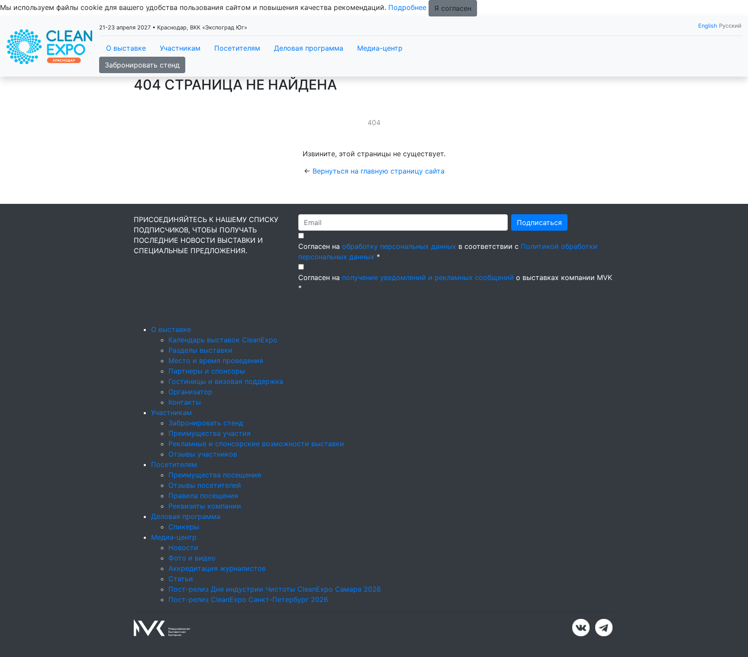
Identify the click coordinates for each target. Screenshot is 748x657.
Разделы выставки (200, 350)
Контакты (184, 402)
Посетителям (237, 48)
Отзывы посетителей (204, 485)
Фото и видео (192, 558)
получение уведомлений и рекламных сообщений (428, 277)
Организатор (190, 391)
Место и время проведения (215, 360)
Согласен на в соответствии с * (447, 251)
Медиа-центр (380, 48)
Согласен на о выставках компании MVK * (455, 282)
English (707, 26)
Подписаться (539, 222)
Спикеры (183, 526)
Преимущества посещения (214, 474)
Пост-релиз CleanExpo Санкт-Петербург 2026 (248, 599)
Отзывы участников (202, 454)
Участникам (180, 48)
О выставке (126, 48)
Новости (183, 547)
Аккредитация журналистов (217, 568)
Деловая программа (308, 48)
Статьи (180, 578)
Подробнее (407, 7)
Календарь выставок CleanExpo (222, 339)
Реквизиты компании (204, 506)
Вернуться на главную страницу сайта (379, 171)
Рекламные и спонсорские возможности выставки (256, 443)
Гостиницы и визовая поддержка (225, 381)
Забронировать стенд (142, 65)
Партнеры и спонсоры (206, 371)
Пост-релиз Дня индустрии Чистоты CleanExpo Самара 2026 (274, 589)
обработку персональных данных (399, 246)
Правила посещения (203, 495)
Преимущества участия (209, 433)
